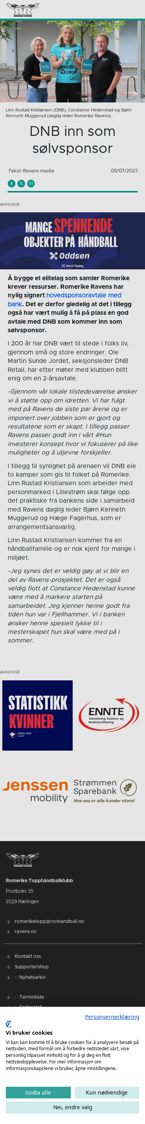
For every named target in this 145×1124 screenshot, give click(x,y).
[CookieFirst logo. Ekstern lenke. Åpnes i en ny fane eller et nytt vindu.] (9, 1024)
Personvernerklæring (112, 1016)
